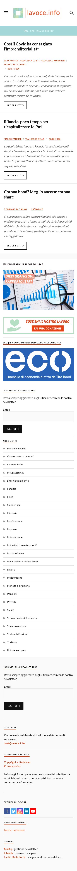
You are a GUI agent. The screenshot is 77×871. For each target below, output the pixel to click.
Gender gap (14, 504)
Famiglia (11, 488)
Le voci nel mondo (14, 830)
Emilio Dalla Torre (14, 857)
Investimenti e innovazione (22, 561)
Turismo (12, 642)
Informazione (15, 537)
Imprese (12, 529)
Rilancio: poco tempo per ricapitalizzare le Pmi (26, 124)
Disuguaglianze (15, 472)
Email (6, 409)
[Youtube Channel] (33, 811)
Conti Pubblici (15, 464)
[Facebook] (7, 811)
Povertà (11, 601)
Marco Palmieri (13, 139)
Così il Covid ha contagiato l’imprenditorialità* (28, 46)
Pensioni (12, 593)
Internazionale (15, 553)
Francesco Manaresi (53, 61)
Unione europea (16, 650)
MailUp (8, 849)
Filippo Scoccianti (15, 64)
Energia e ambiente (18, 480)
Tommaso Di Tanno (15, 209)
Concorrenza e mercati (20, 456)
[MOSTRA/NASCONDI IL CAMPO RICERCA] (71, 13)
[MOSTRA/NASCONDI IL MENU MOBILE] (6, 13)
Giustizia (12, 512)
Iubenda (8, 853)
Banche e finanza (16, 448)
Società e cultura (16, 626)
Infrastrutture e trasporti (22, 545)
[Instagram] (20, 811)
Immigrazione (15, 521)
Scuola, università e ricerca (22, 618)
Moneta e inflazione (18, 585)
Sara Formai (11, 61)
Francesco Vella (34, 139)
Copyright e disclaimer (17, 762)
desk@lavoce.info (14, 743)
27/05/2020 (55, 139)
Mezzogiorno (15, 577)
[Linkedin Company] (26, 811)
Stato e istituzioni (17, 634)
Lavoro (11, 569)
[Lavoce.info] (38, 13)
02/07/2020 (14, 69)
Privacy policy (12, 766)
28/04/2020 (37, 209)
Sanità (10, 609)
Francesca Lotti (30, 61)
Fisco (10, 496)
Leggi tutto (15, 105)
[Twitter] (13, 811)
